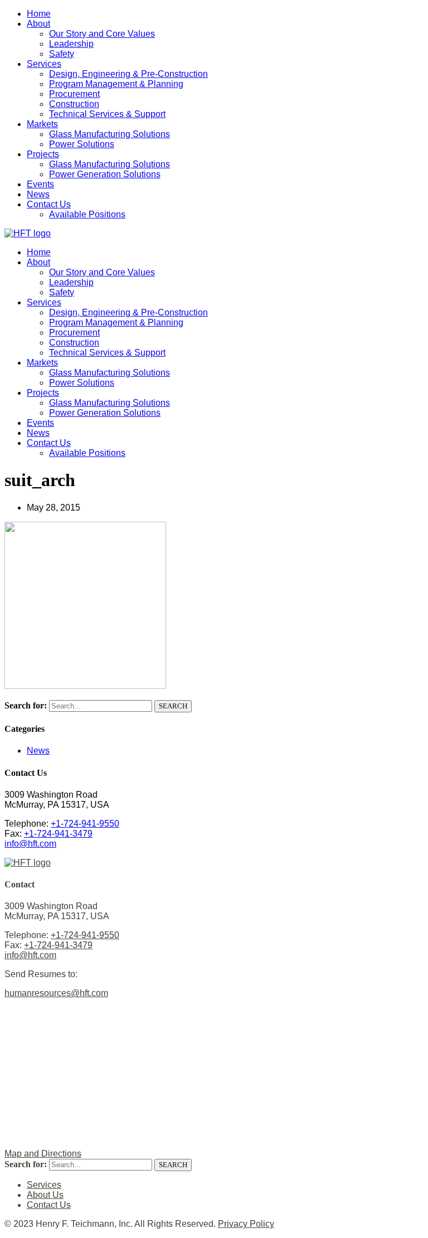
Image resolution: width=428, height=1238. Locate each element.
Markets (42, 124)
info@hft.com (30, 843)
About (38, 23)
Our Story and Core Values (102, 33)
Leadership (71, 43)
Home (39, 13)
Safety (61, 54)
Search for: (25, 705)
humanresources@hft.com (56, 993)
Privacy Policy (246, 1224)
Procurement (74, 94)
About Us (45, 1195)
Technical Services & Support (107, 114)
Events (40, 184)
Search (173, 706)
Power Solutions (81, 144)
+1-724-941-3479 (58, 833)
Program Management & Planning (116, 84)
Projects (43, 154)
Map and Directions (42, 1153)
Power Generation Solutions (104, 174)
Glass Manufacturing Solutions (109, 134)
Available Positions (87, 214)
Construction (74, 104)
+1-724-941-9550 (85, 823)
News (38, 194)
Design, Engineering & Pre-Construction (128, 74)
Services (44, 64)
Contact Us (49, 204)
